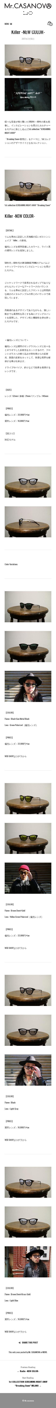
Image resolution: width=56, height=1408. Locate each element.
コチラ (19, 756)
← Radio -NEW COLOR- (28, 1369)
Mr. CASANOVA (34, 1352)
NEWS (44, 1352)
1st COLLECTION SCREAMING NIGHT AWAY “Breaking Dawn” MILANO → (28, 1381)
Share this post (30, 1342)
